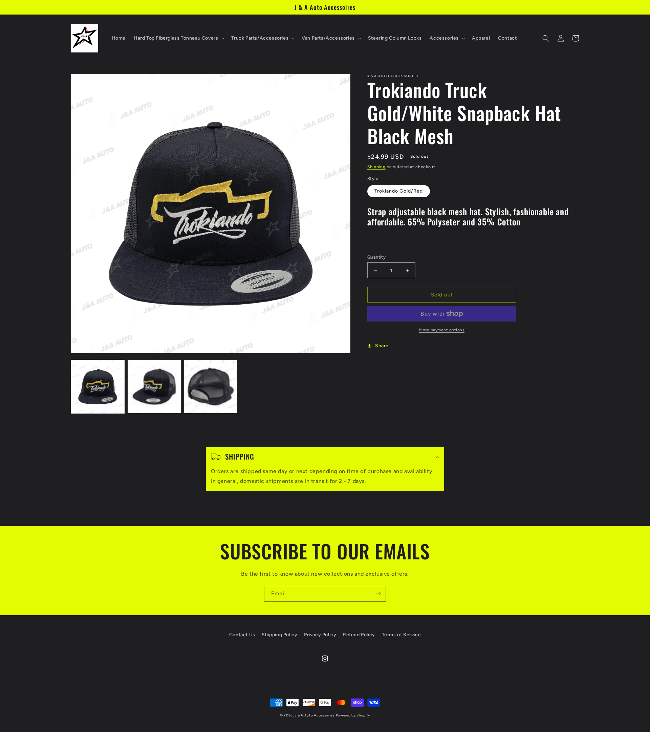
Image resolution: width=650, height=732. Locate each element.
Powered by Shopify (353, 715)
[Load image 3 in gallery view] (210, 386)
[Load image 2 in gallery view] (154, 386)
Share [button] (382, 346)
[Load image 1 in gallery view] (97, 386)
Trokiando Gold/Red (398, 191)
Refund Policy (359, 635)
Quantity (376, 257)
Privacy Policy (320, 635)
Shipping (376, 166)
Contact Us (242, 635)
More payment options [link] (441, 330)
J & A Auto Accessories (314, 715)
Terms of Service (401, 635)
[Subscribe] (378, 594)
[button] (178, 38)
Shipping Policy (279, 635)
